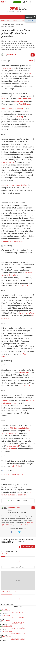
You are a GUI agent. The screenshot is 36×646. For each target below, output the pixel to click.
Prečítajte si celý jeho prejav (12, 241)
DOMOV (22, 17)
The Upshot (6, 68)
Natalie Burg (18, 117)
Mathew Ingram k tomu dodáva (14, 185)
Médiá (11, 525)
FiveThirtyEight (24, 99)
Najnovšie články (5, 20)
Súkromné (17, 525)
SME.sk (3, 17)
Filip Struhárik (11, 54)
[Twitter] (19, 532)
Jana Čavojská (18, 623)
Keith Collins (16, 466)
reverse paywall (12, 446)
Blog (23, 8)
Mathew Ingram (7, 109)
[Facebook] (11, 532)
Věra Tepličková (18, 634)
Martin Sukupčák (18, 628)
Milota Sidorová (18, 639)
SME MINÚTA (15, 17)
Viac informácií (24, 285)
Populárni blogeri (25, 20)
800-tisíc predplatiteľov (19, 428)
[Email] (24, 532)
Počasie (8, 17)
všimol (4, 400)
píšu (30, 73)
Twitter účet (11, 275)
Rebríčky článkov (18, 567)
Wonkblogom (24, 104)
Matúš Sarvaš (18, 617)
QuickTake (18, 101)
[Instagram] (15, 532)
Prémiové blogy (15, 20)
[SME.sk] (2, 1)
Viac (6, 2)
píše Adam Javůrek (26, 313)
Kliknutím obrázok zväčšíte (12, 475)
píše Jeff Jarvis (7, 162)
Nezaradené (24, 525)
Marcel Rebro (18, 612)
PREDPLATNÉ (17, 1)
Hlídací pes (24, 373)
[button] (29, 17)
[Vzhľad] (30, 2)
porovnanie (11, 449)
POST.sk (30, 20)
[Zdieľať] (25, 60)
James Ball (20, 109)
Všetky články (18, 606)
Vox (3, 99)
